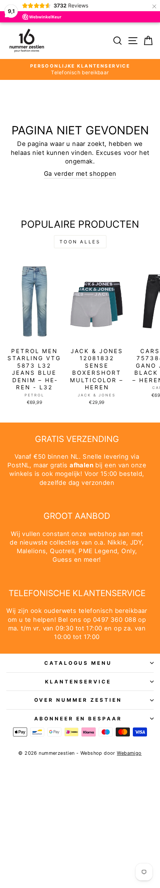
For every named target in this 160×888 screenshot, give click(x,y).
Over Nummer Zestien (78, 700)
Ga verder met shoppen (80, 173)
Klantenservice (78, 682)
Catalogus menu (78, 663)
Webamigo (129, 753)
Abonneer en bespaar (78, 719)
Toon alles (80, 241)
